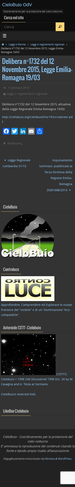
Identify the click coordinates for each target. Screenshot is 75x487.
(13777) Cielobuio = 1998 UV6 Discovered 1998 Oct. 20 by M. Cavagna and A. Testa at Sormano (37, 373)
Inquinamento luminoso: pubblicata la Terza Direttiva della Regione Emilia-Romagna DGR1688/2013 (55, 172)
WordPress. (65, 453)
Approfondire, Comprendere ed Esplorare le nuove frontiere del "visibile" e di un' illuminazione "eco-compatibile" (36, 304)
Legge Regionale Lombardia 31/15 (16, 162)
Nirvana (50, 453)
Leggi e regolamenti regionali (47, 44)
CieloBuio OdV (17, 4)
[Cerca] (60, 26)
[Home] (3, 44)
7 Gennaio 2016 (18, 88)
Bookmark (14, 143)
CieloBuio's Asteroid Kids (18, 388)
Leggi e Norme (17, 44)
